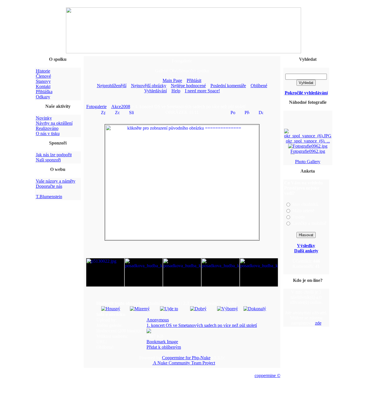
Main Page (172, 80)
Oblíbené (259, 85)
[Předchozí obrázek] (247, 112)
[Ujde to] (169, 308)
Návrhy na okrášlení (54, 123)
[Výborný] (227, 308)
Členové (43, 76)
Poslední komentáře (228, 85)
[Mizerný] (140, 308)
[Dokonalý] (254, 308)
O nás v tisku (48, 133)
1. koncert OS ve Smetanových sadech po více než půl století (202, 325)
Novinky (44, 118)
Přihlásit (194, 80)
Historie (43, 71)
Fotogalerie (96, 106)
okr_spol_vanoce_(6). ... (308, 140)
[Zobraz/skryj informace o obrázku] (117, 112)
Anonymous (158, 319)
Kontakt (43, 86)
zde (318, 323)
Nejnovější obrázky (148, 85)
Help (175, 90)
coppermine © (267, 375)
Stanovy (43, 81)
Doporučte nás (49, 186)
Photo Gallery (307, 161)
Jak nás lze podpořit (54, 154)
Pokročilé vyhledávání (306, 92)
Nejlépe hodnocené (188, 85)
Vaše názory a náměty (55, 181)
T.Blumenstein (49, 196)
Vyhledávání (155, 90)
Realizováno (47, 128)
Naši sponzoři (48, 159)
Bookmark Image (162, 341)
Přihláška (44, 91)
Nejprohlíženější (111, 85)
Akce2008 (120, 106)
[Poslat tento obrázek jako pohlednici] (233, 112)
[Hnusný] (110, 308)
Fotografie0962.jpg (307, 150)
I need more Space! (202, 90)
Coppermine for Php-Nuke (186, 357)
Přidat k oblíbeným (164, 347)
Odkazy (43, 96)
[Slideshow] (131, 112)
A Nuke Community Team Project (183, 362)
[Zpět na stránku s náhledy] (103, 112)
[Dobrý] (198, 308)
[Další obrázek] (261, 112)
